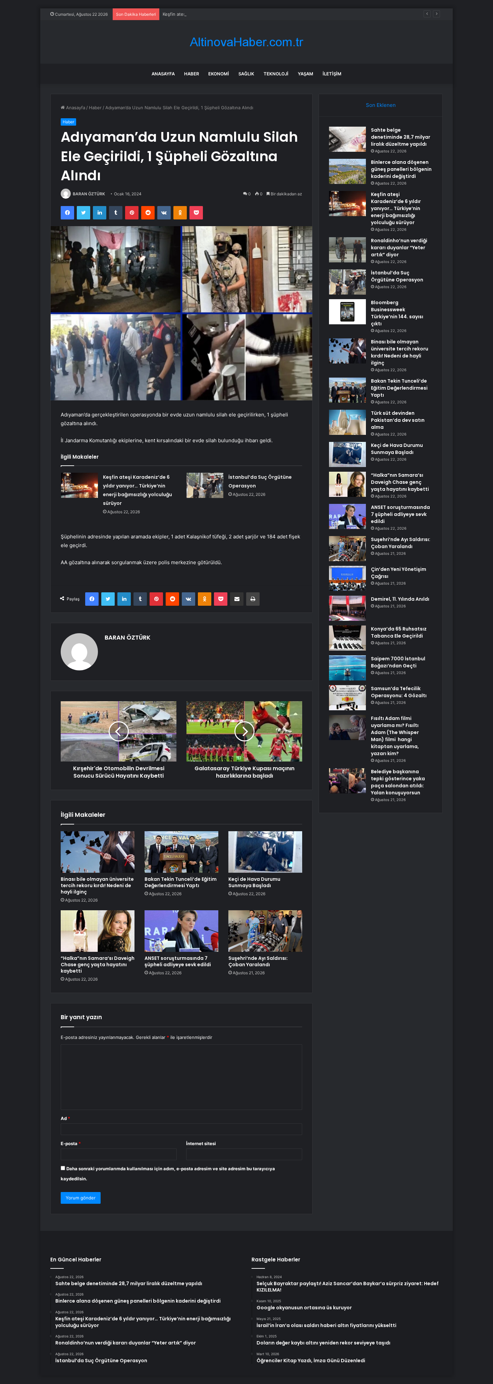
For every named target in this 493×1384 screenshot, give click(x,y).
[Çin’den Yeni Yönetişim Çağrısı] (347, 578)
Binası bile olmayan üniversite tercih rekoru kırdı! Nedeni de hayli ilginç (97, 885)
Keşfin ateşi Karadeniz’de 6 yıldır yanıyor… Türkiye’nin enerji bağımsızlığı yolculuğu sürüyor (256, 14)
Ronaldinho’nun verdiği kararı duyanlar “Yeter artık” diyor (399, 247)
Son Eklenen (381, 105)
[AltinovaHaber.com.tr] (246, 42)
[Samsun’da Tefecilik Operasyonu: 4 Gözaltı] (347, 697)
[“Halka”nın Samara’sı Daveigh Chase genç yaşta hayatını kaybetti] (97, 931)
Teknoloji (276, 73)
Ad (65, 1118)
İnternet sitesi (201, 1143)
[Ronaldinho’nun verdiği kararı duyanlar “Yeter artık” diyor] (347, 249)
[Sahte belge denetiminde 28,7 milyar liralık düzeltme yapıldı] (347, 139)
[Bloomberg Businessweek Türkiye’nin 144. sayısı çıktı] (347, 311)
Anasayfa (163, 73)
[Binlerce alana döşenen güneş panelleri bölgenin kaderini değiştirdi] (347, 171)
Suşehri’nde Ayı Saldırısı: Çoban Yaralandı (258, 961)
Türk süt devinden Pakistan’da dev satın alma (398, 420)
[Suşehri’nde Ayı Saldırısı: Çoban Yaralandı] (265, 931)
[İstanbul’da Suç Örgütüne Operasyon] (204, 485)
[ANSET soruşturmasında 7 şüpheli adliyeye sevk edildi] (181, 931)
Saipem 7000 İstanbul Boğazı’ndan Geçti (398, 662)
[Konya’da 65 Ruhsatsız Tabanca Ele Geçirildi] (347, 638)
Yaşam (305, 73)
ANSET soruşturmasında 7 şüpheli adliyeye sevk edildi (178, 961)
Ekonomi (218, 73)
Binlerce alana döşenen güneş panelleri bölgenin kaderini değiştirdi (401, 169)
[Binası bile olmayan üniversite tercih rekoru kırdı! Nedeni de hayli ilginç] (97, 852)
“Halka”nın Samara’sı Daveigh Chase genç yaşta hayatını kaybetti (97, 964)
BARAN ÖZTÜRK (89, 193)
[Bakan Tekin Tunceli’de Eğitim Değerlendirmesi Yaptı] (181, 852)
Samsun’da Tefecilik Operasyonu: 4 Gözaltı (399, 692)
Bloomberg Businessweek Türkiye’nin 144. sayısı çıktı (397, 313)
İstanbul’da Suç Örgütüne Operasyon (397, 276)
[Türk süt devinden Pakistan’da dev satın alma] (347, 422)
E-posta (71, 1143)
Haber (191, 73)
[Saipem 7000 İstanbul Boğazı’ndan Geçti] (347, 667)
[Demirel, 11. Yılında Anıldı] (347, 608)
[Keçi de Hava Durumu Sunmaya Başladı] (265, 852)
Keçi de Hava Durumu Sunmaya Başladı (254, 882)
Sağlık (246, 73)
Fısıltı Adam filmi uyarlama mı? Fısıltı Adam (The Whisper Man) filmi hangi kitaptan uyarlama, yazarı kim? (395, 736)
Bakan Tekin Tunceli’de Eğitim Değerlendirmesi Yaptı (181, 882)
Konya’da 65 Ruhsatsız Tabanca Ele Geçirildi (399, 632)
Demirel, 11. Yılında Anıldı (400, 599)
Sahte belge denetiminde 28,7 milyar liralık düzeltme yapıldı (400, 137)
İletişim (332, 73)
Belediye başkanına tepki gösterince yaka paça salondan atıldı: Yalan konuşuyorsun (398, 782)
